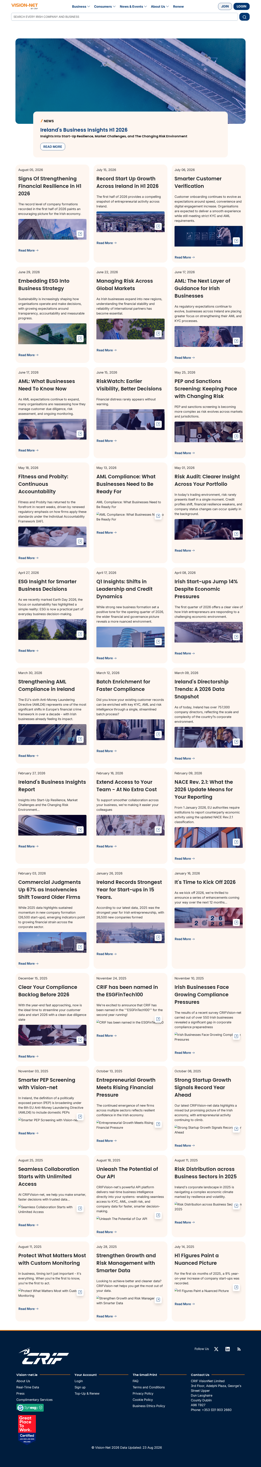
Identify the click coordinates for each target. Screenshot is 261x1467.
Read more (52, 147)
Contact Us (200, 1375)
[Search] (244, 17)
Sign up (80, 1387)
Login (241, 6)
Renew (178, 6)
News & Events (131, 6)
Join (225, 6)
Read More (26, 250)
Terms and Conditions (149, 1387)
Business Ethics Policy (149, 1406)
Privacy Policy (143, 1393)
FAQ (135, 1381)
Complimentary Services (34, 1400)
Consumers (103, 6)
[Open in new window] (80, 233)
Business (79, 6)
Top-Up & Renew (87, 1393)
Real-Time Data (27, 1387)
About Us (158, 6)
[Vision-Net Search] (24, 6)
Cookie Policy (143, 1400)
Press (20, 1393)
